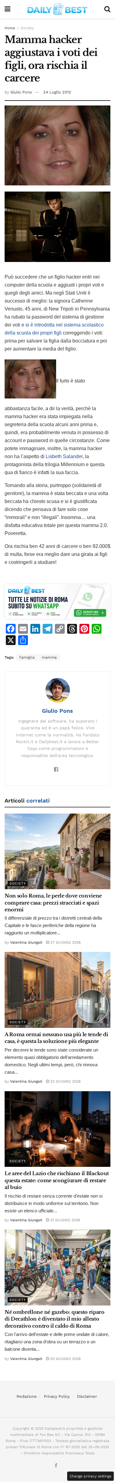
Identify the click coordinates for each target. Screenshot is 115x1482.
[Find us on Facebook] (56, 1465)
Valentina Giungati (26, 942)
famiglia (27, 657)
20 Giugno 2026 (65, 1359)
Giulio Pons (21, 92)
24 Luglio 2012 (57, 92)
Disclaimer (87, 1396)
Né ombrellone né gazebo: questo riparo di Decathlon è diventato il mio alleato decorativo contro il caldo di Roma (55, 1319)
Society (27, 28)
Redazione (27, 1396)
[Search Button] (107, 9)
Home (10, 28)
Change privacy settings (90, 1476)
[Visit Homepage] (57, 9)
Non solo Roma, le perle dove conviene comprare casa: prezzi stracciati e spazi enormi (53, 903)
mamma (49, 657)
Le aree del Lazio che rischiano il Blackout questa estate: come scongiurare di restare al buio (57, 1180)
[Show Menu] (7, 9)
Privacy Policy (57, 1396)
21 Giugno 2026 (64, 1220)
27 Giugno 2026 (65, 942)
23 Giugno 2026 (65, 1081)
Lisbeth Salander (64, 456)
